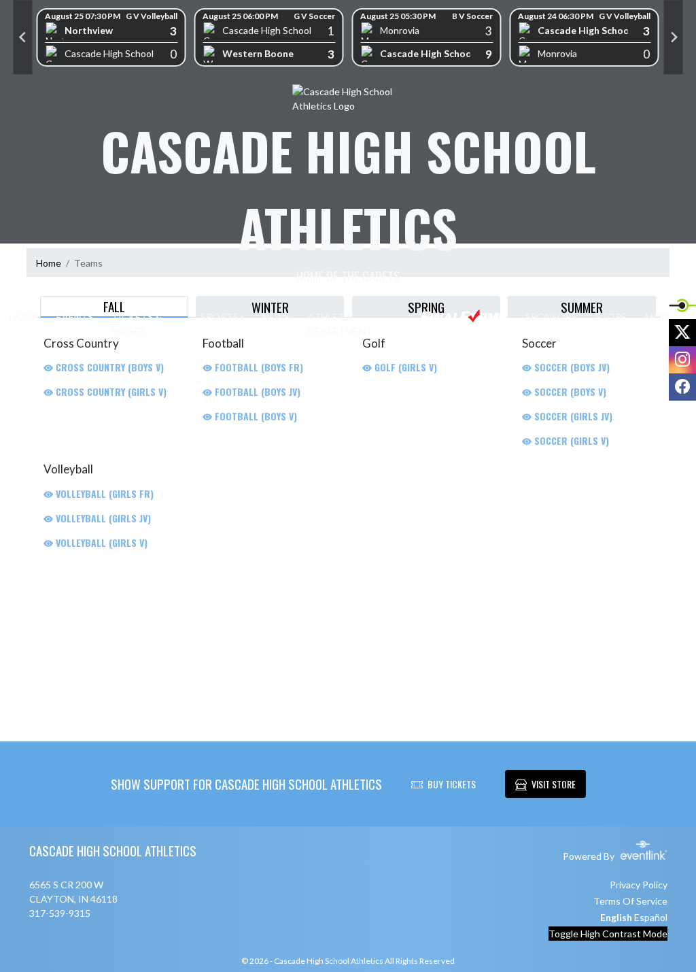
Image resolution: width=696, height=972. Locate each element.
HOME (24, 316)
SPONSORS (551, 316)
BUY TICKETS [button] (452, 784)
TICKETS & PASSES (136, 324)
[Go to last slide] (23, 37)
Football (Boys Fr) (257, 367)
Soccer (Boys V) (569, 391)
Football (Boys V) (254, 416)
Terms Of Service (630, 901)
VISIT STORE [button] (554, 784)
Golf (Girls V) (404, 367)
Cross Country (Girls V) (110, 391)
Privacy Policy (638, 884)
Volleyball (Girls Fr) (103, 493)
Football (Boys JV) (256, 391)
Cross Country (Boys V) (108, 367)
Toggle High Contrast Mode (608, 933)
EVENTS (74, 316)
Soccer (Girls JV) (572, 416)
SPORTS (220, 316)
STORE (611, 316)
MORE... (662, 316)
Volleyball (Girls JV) (102, 518)
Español (650, 917)
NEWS (276, 316)
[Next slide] (673, 37)
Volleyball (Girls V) (100, 542)
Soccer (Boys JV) (571, 367)
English (616, 917)
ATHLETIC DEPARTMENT (340, 324)
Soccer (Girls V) (570, 440)
